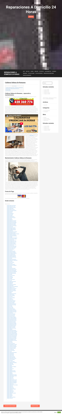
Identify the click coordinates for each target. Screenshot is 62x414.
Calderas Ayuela (9, 218)
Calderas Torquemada (10, 349)
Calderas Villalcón (9, 372)
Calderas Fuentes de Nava (11, 264)
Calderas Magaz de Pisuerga (11, 281)
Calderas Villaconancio (10, 364)
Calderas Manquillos (10, 282)
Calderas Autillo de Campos (11, 217)
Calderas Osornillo (9, 296)
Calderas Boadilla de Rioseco (11, 228)
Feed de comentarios (47, 119)
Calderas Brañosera (10, 230)
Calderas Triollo (9, 351)
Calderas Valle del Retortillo (11, 357)
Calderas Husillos (9, 274)
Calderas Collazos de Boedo (11, 252)
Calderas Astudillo (9, 215)
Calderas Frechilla (9, 261)
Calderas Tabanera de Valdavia (11, 346)
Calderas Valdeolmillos (10, 353)
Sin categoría (46, 111)
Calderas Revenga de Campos (11, 325)
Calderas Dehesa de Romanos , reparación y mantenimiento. (14, 87)
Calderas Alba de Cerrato (11, 209)
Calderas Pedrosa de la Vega (11, 304)
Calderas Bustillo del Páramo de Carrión (13, 233)
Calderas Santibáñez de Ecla (11, 339)
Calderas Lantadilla (10, 277)
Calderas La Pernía (10, 306)
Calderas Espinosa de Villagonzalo (12, 260)
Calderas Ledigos (9, 278)
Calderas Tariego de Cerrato (11, 348)
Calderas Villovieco (10, 398)
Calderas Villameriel (10, 377)
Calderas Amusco (9, 212)
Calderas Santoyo (9, 341)
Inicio (24, 71)
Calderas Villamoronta (10, 378)
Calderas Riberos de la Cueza (11, 328)
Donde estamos (8, 90)
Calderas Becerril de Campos (11, 224)
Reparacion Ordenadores (27, 75)
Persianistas (25, 73)
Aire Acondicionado (47, 110)
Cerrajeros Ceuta (46, 90)
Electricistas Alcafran (50, 98)
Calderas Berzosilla (10, 226)
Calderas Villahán (9, 367)
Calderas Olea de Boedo (10, 294)
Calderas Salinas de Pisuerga (11, 330)
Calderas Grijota (9, 266)
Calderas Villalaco (9, 369)
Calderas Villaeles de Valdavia (11, 366)
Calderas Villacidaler (10, 363)
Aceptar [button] (59, 412)
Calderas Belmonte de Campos (11, 225)
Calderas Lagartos (10, 276)
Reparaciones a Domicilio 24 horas (11, 73)
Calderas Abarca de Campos (11, 205)
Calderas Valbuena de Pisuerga (12, 352)
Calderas (32, 71)
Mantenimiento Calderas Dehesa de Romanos (12, 88)
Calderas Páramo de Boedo (11, 300)
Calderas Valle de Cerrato (11, 356)
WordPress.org (46, 120)
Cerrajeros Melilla (46, 89)
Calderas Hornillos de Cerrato (11, 273)
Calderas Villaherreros (10, 368)
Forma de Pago (8, 89)
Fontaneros (54, 71)
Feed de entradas (46, 118)
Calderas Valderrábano (10, 354)
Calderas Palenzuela (10, 299)
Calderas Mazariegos (10, 285)
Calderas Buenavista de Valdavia (12, 231)
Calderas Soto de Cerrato (11, 343)
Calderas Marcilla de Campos (11, 284)
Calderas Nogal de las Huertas (11, 293)
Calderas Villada (9, 365)
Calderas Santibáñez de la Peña (12, 340)
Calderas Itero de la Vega (11, 275)
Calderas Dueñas (9, 258)
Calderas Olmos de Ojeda (11, 295)
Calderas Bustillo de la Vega (11, 232)
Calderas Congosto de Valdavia (11, 253)
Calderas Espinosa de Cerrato (11, 259)
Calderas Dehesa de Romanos (11, 257)
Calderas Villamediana (10, 376)
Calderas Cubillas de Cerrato (11, 255)
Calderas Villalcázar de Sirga (11, 371)
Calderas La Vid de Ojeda (11, 361)
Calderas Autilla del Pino (10, 216)
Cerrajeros (36, 71)
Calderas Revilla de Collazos (11, 326)
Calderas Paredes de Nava (11, 301)
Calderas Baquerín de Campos (11, 220)
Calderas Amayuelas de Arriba (11, 210)
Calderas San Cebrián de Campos (12, 331)
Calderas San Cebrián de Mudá (11, 332)
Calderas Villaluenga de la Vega (12, 374)
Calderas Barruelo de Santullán (11, 222)
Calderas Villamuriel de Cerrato (11, 380)
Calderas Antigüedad (10, 213)
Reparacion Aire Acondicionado (49, 73)
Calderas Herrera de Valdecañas (12, 271)
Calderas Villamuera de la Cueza (12, 379)
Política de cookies (31, 73)
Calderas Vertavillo (10, 360)
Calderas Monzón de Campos (11, 290)
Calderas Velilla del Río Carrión (11, 358)
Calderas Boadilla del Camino (11, 229)
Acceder (45, 117)
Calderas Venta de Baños (11, 359)
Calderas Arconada (10, 214)
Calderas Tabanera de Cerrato (11, 345)
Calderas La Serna (10, 342)
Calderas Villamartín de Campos (12, 375)
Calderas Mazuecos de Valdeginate (12, 286)
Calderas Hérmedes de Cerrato (11, 269)
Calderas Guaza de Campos (11, 268)
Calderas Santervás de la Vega (11, 338)
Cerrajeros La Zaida (47, 93)
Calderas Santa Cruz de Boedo (11, 337)
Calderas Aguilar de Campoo (11, 207)
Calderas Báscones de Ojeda (11, 223)
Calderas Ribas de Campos (11, 327)
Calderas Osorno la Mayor (11, 297)
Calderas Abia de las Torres (11, 206)
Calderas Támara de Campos (11, 347)
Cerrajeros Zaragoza (47, 92)
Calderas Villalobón (10, 373)
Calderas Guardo (9, 267)
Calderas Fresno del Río (10, 262)
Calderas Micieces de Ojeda (11, 289)
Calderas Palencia (9, 298)
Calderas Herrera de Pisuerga (11, 270)
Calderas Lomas (9, 280)
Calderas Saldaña (9, 329)
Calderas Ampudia (10, 211)
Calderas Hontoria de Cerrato (11, 272)
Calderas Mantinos (10, 283)
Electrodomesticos (48, 71)
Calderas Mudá (9, 292)
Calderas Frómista (10, 263)
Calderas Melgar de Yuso (11, 287)
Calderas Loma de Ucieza (11, 279)
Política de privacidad (39, 73)
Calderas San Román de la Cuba (12, 335)
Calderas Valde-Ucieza (10, 355)
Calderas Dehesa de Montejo (11, 256)
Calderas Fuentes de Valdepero (12, 265)
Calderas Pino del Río (10, 307)
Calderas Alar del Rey (10, 208)
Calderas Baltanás (10, 219)
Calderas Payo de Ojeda (10, 302)
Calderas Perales (9, 305)
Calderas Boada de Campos (11, 227)
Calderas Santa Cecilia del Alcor (12, 336)
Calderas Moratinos (10, 291)
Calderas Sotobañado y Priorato (12, 344)
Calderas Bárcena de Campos (11, 221)
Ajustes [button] (55, 412)
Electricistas (41, 71)
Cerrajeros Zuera (46, 91)
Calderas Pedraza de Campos (11, 303)
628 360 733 (31, 16)
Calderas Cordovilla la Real (11, 254)
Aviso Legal (28, 71)
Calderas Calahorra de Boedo (11, 234)
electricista (31, 135)
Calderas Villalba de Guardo (11, 370)
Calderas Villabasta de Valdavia (12, 362)
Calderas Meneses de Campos (11, 288)
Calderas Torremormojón (11, 350)
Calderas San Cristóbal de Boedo (12, 333)
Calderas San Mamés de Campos (12, 334)
